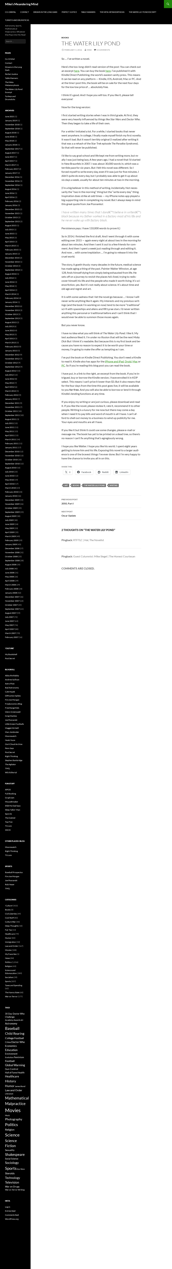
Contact (24, 12)
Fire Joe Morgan (12, 699)
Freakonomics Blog (13, 704)
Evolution (9, 1057)
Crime (8, 1042)
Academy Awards (12, 1020)
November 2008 (12, 552)
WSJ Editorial (11, 772)
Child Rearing (14, 1033)
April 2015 (9, 241)
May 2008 (9, 576)
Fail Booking (10, 793)
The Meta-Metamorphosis (112, 12)
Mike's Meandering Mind (21, 4)
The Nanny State (12, 992)
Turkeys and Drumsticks (17, 20)
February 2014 (11, 298)
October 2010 (11, 459)
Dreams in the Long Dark (45, 12)
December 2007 (12, 597)
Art (66, 485)
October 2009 (11, 508)
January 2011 (11, 447)
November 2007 (12, 601)
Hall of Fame (11, 1072)
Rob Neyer (9, 884)
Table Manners (88, 12)
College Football (14, 1038)
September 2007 (12, 609)
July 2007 (9, 617)
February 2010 (11, 492)
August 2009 (10, 516)
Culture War (10, 922)
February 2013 (11, 346)
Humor (8, 938)
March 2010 (10, 488)
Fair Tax (8, 930)
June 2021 (9, 116)
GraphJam (9, 797)
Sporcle (8, 814)
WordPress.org (11, 1219)
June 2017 (9, 157)
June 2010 (9, 475)
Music (7, 1115)
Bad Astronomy (12, 687)
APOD (8, 789)
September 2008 (12, 560)
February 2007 (11, 637)
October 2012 (11, 362)
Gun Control (11, 1069)
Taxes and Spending (13, 985)
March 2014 (10, 294)
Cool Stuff (9, 917)
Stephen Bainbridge (13, 760)
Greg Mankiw (11, 716)
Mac (135, 361)
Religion (8, 966)
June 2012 (9, 379)
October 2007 (11, 605)
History (10, 1081)
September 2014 (12, 270)
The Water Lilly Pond (94, 485)
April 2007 (9, 629)
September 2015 (12, 221)
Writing (114, 485)
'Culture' (9, 905)
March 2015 (10, 245)
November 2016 (12, 181)
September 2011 (12, 415)
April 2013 (9, 338)
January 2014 (11, 302)
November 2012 (12, 358)
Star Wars (21, 1169)
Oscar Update (68, 513)
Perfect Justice (69, 12)
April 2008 (9, 580)
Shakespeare (15, 1154)
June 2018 (9, 136)
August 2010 (10, 467)
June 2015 (9, 233)
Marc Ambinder (12, 732)
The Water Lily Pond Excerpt (142, 12)
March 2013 (10, 342)
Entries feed (10, 1211)
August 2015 (10, 225)
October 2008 (11, 556)
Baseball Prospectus (14, 872)
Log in (7, 1207)
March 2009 (10, 536)
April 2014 (9, 290)
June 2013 (9, 330)
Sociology (12, 1163)
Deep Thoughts (11, 926)
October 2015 (11, 217)
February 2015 (11, 249)
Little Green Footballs (14, 724)
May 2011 (9, 431)
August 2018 (10, 132)
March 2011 (10, 439)
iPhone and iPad (114, 361)
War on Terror (11, 996)
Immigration (10, 942)
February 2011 (11, 443)
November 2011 (12, 407)
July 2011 (9, 423)
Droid (128, 361)
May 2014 (9, 286)
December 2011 (12, 403)
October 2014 (11, 266)
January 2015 (11, 253)
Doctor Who (18, 1041)
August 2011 (10, 419)
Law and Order (11, 946)
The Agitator (10, 764)
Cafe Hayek (10, 691)
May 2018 (9, 140)
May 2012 (9, 383)
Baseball (12, 1028)
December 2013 (12, 306)
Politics (8, 962)
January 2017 (11, 173)
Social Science (11, 1158)
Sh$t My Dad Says (12, 805)
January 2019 (11, 120)
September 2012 (12, 366)
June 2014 (9, 282)
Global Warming (15, 1065)
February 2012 (11, 395)
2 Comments (103, 50)
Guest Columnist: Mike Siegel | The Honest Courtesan (104, 556)
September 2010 (12, 463)
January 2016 (11, 205)
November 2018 (12, 124)
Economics (11, 1045)
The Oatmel (10, 818)
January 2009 (11, 544)
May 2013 (9, 334)
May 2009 (9, 528)
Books (65, 37)
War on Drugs (12, 1186)
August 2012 (10, 371)
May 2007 (9, 625)
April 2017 (9, 161)
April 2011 (9, 435)
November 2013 (12, 310)
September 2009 (12, 512)
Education (11, 1050)
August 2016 (10, 189)
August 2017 (10, 153)
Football (10, 1060)
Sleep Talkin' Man (12, 809)
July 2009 (9, 520)
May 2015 (9, 237)
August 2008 (10, 564)
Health (21, 1072)
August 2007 (10, 613)
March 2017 (10, 165)
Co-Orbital (10, 12)
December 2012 (12, 354)
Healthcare (10, 934)
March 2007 (10, 633)
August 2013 (10, 322)
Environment (11, 1053)
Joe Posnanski (11, 720)
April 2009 (9, 532)
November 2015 (12, 213)
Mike (89, 50)
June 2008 (9, 572)
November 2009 (12, 504)
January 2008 (11, 593)
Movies (8, 950)
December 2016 (12, 177)
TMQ (7, 768)
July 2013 (9, 326)
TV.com (8, 826)
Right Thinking (11, 756)
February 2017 (11, 169)
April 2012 (9, 387)
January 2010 (11, 496)
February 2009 (11, 540)
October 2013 (11, 314)
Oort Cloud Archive (13, 744)
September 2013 (12, 318)
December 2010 (12, 451)
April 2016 (9, 197)
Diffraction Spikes (13, 695)
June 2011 (9, 427)
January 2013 (11, 350)
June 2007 (9, 621)
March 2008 (10, 584)
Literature (9, 1094)
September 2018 (12, 128)
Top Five (8, 822)
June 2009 (9, 524)
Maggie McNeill (12, 728)
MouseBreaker (11, 801)
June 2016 (9, 193)
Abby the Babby (12, 675)
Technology (12, 1178)
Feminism (19, 1057)
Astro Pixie (9, 683)
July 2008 (9, 568)
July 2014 (9, 278)
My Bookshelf (11, 654)
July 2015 (9, 229)
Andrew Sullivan (12, 679)
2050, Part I (69, 501)
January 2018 (11, 144)
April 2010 (9, 484)
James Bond (20, 1086)
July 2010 (9, 471)
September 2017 (12, 149)
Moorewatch (10, 736)
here (76, 70)
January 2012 (11, 399)
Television (12, 1182)
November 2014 (12, 262)
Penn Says (9, 748)
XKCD (8, 830)
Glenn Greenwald (12, 712)
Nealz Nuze (10, 740)
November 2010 (12, 455)
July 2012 (9, 375)
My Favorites (10, 954)
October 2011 (11, 411)
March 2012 (10, 391)
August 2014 (10, 274)
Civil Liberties (11, 913)
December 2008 (12, 548)
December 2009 (12, 500)
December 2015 (12, 209)
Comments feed (12, 1215)
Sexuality (9, 1150)
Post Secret (10, 658)
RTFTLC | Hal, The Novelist (88, 540)
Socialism (9, 977)
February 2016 (11, 201)
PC (63, 365)
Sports (8, 981)
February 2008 (11, 588)
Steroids (10, 1173)
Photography (13, 1119)
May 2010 (9, 480)
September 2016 (12, 185)
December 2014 (12, 257)
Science (12, 1134)
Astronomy (11, 1023)
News (7, 958)
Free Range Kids (12, 708)
